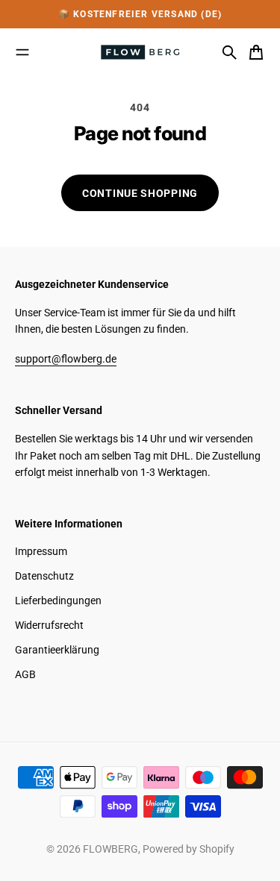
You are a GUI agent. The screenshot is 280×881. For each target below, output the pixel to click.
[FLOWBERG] (140, 52)
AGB (25, 674)
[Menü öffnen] (22, 52)
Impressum (41, 551)
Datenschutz (44, 576)
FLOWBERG (110, 849)
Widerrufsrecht (49, 625)
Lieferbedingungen (58, 600)
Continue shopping (140, 193)
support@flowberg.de (65, 359)
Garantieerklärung (57, 650)
